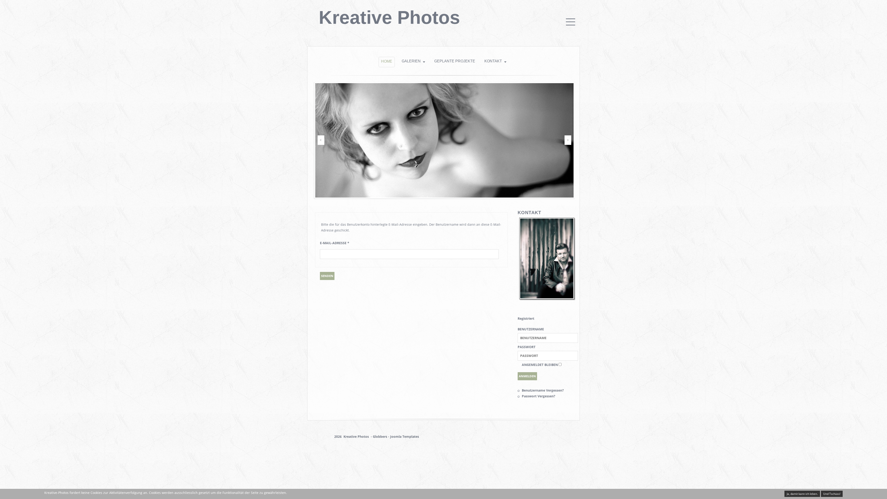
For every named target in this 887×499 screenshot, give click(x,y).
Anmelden (527, 376)
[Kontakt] (546, 297)
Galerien (411, 61)
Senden (327, 276)
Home (386, 61)
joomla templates (404, 436)
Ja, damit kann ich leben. (802, 494)
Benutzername (531, 329)
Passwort (526, 347)
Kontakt (493, 61)
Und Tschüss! (831, 494)
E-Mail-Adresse (334, 243)
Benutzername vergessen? (543, 390)
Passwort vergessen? (538, 396)
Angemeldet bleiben (540, 364)
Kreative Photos (389, 17)
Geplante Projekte (454, 61)
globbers (380, 436)
